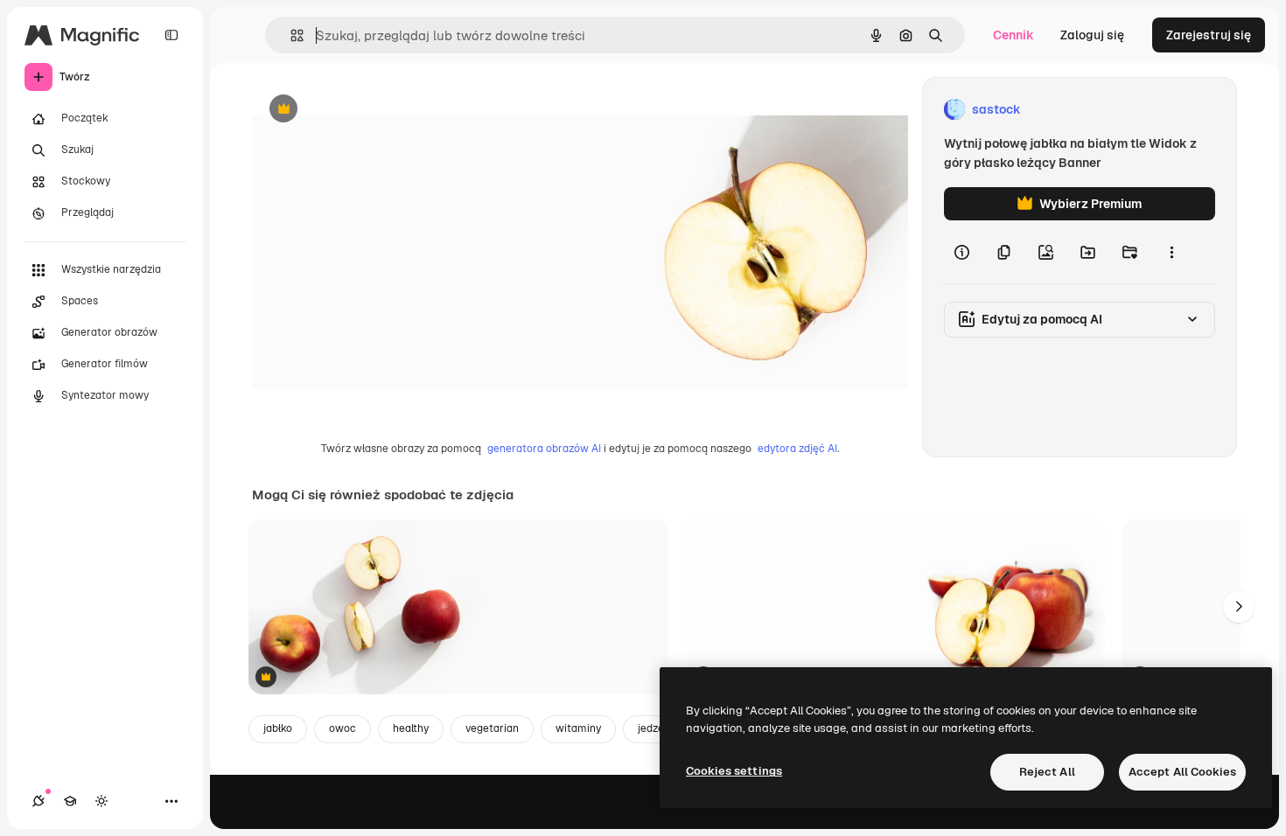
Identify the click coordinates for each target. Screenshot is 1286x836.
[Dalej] (1239, 606)
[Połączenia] (38, 801)
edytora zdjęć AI (797, 449)
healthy (411, 728)
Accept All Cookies (1182, 771)
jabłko (277, 728)
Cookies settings (734, 770)
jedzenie (658, 728)
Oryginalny (372, 109)
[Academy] (70, 801)
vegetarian (492, 728)
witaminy (578, 728)
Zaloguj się (1092, 35)
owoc (342, 728)
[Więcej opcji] (1171, 251)
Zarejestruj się (1208, 35)
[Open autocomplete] (290, 35)
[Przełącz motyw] (101, 801)
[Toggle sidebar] (171, 35)
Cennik (1013, 35)
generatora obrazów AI (544, 449)
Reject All (1047, 771)
